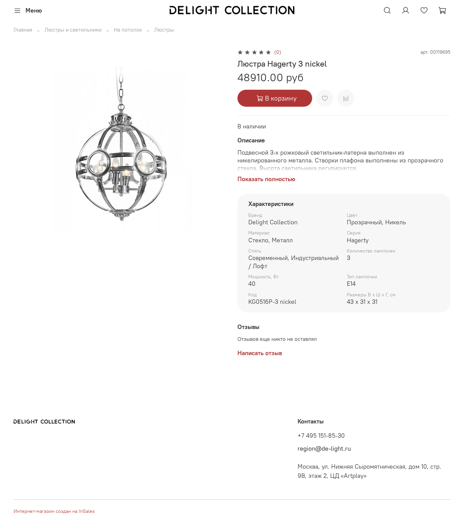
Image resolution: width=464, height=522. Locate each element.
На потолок (128, 29)
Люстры (164, 29)
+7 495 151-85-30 (321, 435)
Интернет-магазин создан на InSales (54, 511)
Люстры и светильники (73, 29)
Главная (23, 29)
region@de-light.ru (324, 448)
